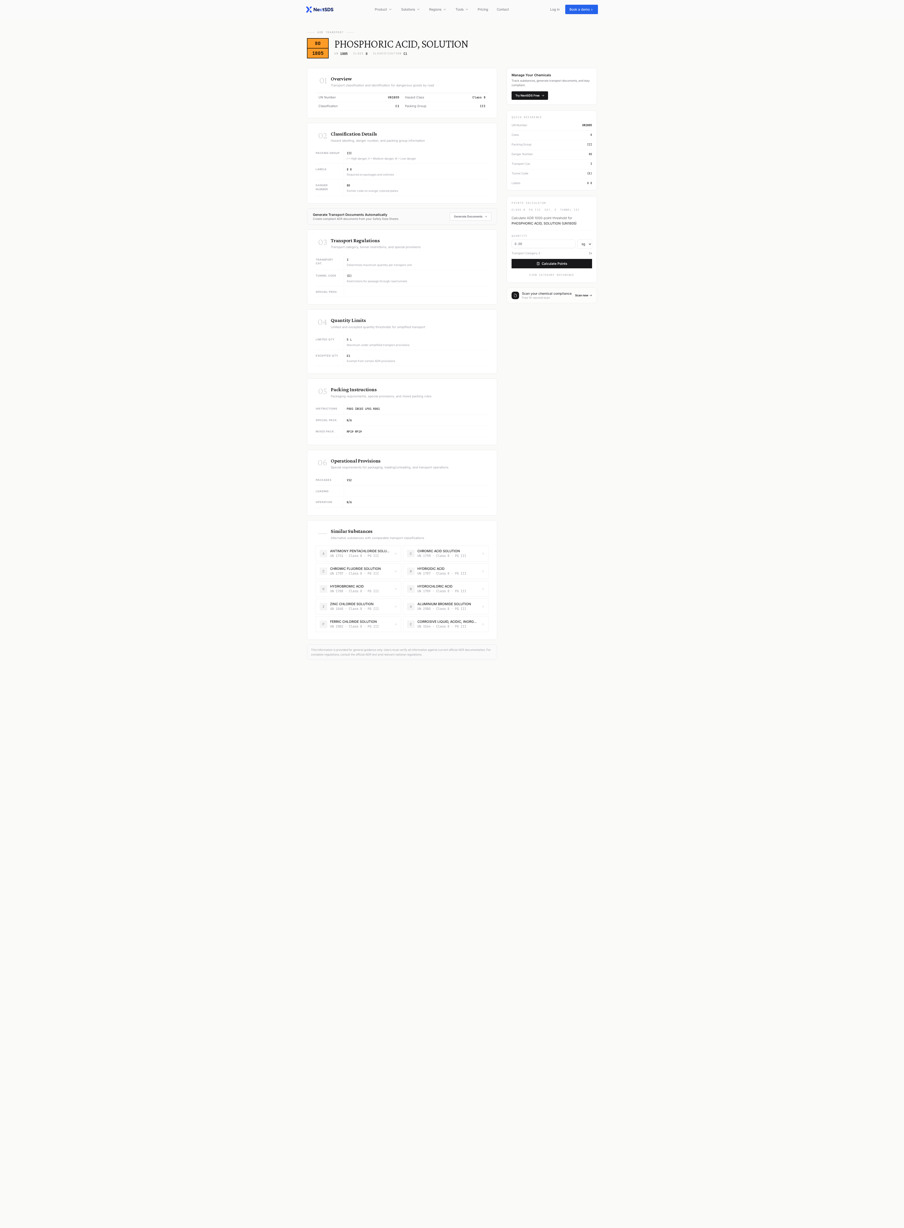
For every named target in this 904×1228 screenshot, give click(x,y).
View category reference (551, 275)
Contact (503, 9)
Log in (555, 9)
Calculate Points (554, 264)
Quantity (519, 236)
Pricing (483, 9)
